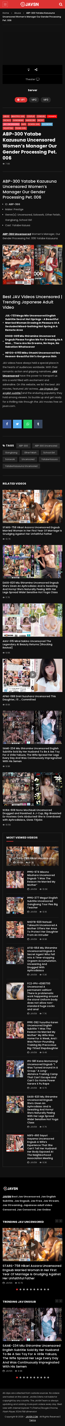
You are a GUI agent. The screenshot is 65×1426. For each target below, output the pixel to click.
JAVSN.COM (32, 1416)
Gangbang (18, 120)
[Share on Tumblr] (38, 424)
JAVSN (7, 1196)
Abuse (17, 12)
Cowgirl (41, 116)
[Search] (60, 4)
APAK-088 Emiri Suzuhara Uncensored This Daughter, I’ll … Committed (29, 698)
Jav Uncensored (11, 124)
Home (6, 12)
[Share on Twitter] (17, 424)
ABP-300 (23, 445)
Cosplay (31, 116)
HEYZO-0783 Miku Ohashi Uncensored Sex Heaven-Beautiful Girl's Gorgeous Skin (32, 354)
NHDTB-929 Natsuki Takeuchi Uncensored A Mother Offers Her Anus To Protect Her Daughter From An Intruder (42, 928)
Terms (32, 1420)
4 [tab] (27, 1289)
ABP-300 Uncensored (46, 445)
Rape (23, 124)
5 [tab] (31, 1289)
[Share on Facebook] (7, 424)
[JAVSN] (32, 4)
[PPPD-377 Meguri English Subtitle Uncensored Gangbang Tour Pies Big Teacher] (15, 905)
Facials (7, 120)
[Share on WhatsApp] (27, 424)
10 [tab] (48, 1289)
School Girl (34, 124)
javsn (19, 862)
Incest (41, 120)
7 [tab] (38, 1289)
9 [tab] (45, 1289)
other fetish (30, 452)
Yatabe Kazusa (49, 459)
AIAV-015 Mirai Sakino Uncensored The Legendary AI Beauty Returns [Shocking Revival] (27, 644)
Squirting (8, 128)
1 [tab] (17, 1289)
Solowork (47, 124)
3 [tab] (24, 1289)
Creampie (52, 116)
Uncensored (28, 459)
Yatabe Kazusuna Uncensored (21, 466)
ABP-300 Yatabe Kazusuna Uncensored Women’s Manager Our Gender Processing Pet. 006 (30, 189)
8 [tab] (41, 1289)
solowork (10, 459)
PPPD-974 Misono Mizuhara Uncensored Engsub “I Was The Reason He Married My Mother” (41, 878)
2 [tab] (20, 1289)
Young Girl (20, 128)
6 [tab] (34, 1289)
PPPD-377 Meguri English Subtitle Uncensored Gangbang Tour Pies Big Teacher (42, 902)
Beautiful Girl (18, 116)
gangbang (11, 452)
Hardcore (30, 120)
